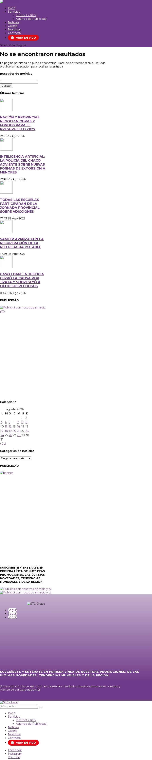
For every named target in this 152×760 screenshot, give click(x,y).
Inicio (11, 8)
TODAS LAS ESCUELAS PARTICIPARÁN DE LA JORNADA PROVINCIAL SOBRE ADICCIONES (20, 206)
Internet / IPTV (26, 15)
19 (10, 431)
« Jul (3, 443)
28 (19, 435)
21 (18, 431)
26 (10, 435)
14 (18, 426)
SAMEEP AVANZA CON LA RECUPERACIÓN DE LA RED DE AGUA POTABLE (22, 243)
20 (14, 431)
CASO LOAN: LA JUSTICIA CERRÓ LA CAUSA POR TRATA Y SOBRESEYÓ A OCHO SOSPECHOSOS (22, 280)
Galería (12, 26)
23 (27, 431)
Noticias (13, 22)
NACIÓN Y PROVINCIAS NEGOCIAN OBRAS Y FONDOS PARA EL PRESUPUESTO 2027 (20, 123)
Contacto (14, 33)
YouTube (14, 757)
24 (2, 435)
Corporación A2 (30, 689)
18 (6, 431)
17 (2, 431)
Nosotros (14, 29)
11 (6, 426)
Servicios (14, 11)
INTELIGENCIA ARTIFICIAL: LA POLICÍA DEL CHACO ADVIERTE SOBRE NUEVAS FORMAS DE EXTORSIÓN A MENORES (22, 164)
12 (10, 426)
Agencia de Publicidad (31, 19)
